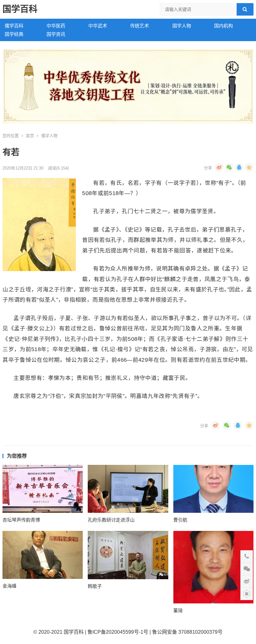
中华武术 (97, 25)
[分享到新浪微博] (219, 167)
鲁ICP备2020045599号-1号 (117, 632)
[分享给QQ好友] (239, 167)
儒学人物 (49, 135)
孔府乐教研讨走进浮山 (111, 519)
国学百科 (19, 9)
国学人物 (181, 25)
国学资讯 (56, 34)
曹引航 (180, 519)
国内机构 (223, 25)
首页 (30, 135)
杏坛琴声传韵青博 (21, 519)
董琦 (178, 610)
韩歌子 (95, 586)
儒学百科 (14, 25)
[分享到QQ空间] (249, 167)
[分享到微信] (229, 167)
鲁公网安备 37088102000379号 (187, 632)
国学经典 (14, 34)
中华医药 (56, 25)
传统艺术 (139, 25)
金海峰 (9, 586)
